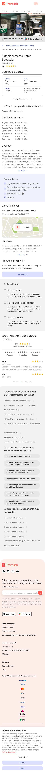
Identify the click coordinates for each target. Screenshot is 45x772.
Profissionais (7, 647)
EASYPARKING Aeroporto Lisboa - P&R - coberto (22, 423)
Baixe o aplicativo (35, 39)
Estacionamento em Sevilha (14, 532)
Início (3, 49)
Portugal (10, 49)
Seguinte (28, 381)
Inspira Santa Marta (11, 433)
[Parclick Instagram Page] (4, 571)
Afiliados (5, 654)
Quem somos (7, 627)
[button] (22, 193)
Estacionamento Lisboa (22, 49)
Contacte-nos (8, 666)
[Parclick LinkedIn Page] (8, 571)
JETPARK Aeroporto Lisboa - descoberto (19, 419)
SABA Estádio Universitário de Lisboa (18, 401)
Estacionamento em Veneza (14, 527)
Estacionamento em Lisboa (14, 522)
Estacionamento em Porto (13, 518)
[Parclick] (10, 3)
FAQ (3, 670)
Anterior (16, 381)
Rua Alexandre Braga (12, 410)
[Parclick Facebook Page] (13, 571)
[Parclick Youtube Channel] (17, 571)
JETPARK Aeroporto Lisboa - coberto (18, 414)
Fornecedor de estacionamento (15, 650)
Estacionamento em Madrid (14, 536)
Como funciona (8, 631)
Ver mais (21, 171)
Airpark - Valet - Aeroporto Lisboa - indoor (19, 442)
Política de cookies (9, 752)
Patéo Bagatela (38, 49)
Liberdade (32, 405)
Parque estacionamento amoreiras (19, 456)
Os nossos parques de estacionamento (19, 635)
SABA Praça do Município (13, 437)
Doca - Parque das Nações (14, 405)
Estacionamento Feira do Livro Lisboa (20, 479)
